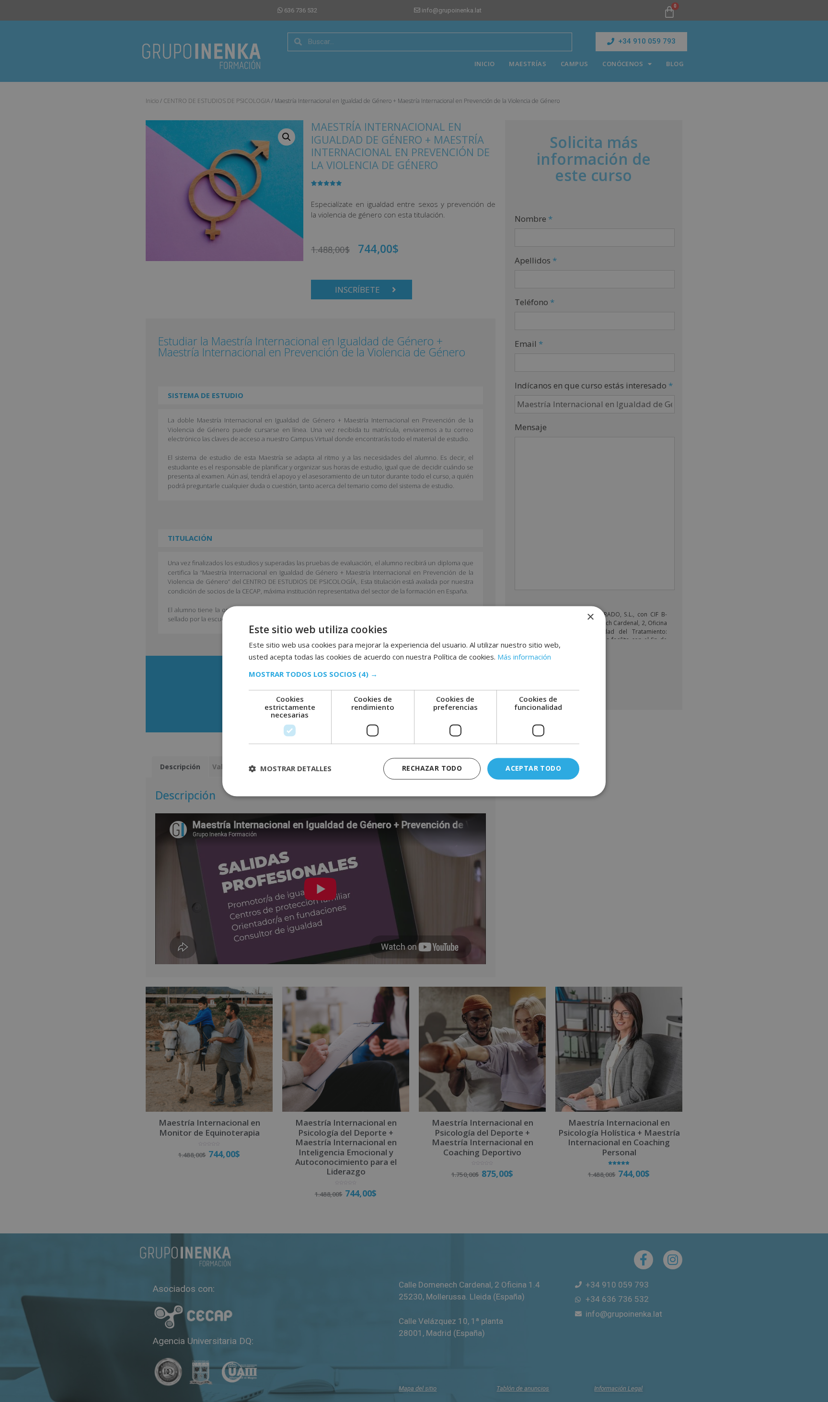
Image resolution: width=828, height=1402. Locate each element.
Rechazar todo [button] (432, 768)
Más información (524, 656)
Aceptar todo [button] (533, 768)
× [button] (590, 617)
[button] (414, 674)
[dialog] (414, 701)
